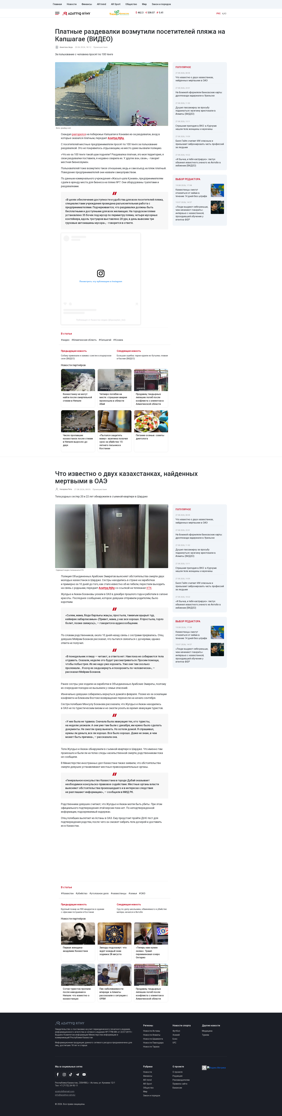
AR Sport (115, 4)
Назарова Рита (66, 489)
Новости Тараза (151, 1046)
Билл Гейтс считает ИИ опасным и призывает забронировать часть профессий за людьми (200, 144)
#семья (133, 893)
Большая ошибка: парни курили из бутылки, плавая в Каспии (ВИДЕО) (142, 357)
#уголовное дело (99, 893)
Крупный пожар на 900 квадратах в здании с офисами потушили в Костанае (82, 910)
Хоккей (176, 1035)
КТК (149, 587)
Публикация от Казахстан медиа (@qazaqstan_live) (100, 320)
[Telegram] (77, 1074)
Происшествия (100, 47)
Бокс (175, 1039)
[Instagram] (64, 1074)
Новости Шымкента (153, 1039)
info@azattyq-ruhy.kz (65, 1095)
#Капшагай (105, 340)
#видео (65, 340)
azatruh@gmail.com (64, 1091)
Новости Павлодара (153, 1042)
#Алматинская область (84, 340)
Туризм (205, 1035)
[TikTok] (70, 1074)
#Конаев (118, 340)
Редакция (177, 1076)
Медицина (207, 1031)
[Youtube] (84, 1074)
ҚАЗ (224, 13)
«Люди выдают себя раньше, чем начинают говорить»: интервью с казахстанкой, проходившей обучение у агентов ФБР (192, 213)
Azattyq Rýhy (107, 587)
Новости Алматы (151, 1035)
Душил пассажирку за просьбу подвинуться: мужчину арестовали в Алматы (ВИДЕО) (196, 110)
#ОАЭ (142, 893)
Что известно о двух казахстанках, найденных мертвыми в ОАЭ (194, 79)
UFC (174, 1042)
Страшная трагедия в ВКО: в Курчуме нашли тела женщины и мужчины (196, 127)
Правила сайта (180, 1084)
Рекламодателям (181, 1080)
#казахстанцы (118, 893)
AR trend (101, 4)
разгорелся (79, 134)
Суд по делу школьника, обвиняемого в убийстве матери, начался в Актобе (142, 910)
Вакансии (177, 1088)
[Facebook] (57, 1074)
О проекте (178, 1072)
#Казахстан (67, 893)
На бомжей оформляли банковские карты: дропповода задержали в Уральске (199, 94)
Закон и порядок (161, 4)
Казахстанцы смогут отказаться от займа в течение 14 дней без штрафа (191, 193)
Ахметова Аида (66, 47)
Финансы (87, 4)
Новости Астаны (151, 1031)
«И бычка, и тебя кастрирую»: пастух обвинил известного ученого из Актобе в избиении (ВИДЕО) (198, 162)
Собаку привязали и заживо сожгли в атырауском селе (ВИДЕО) (86, 357)
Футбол (176, 1031)
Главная (57, 4)
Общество (131, 4)
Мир (144, 4)
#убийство (81, 893)
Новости (72, 4)
